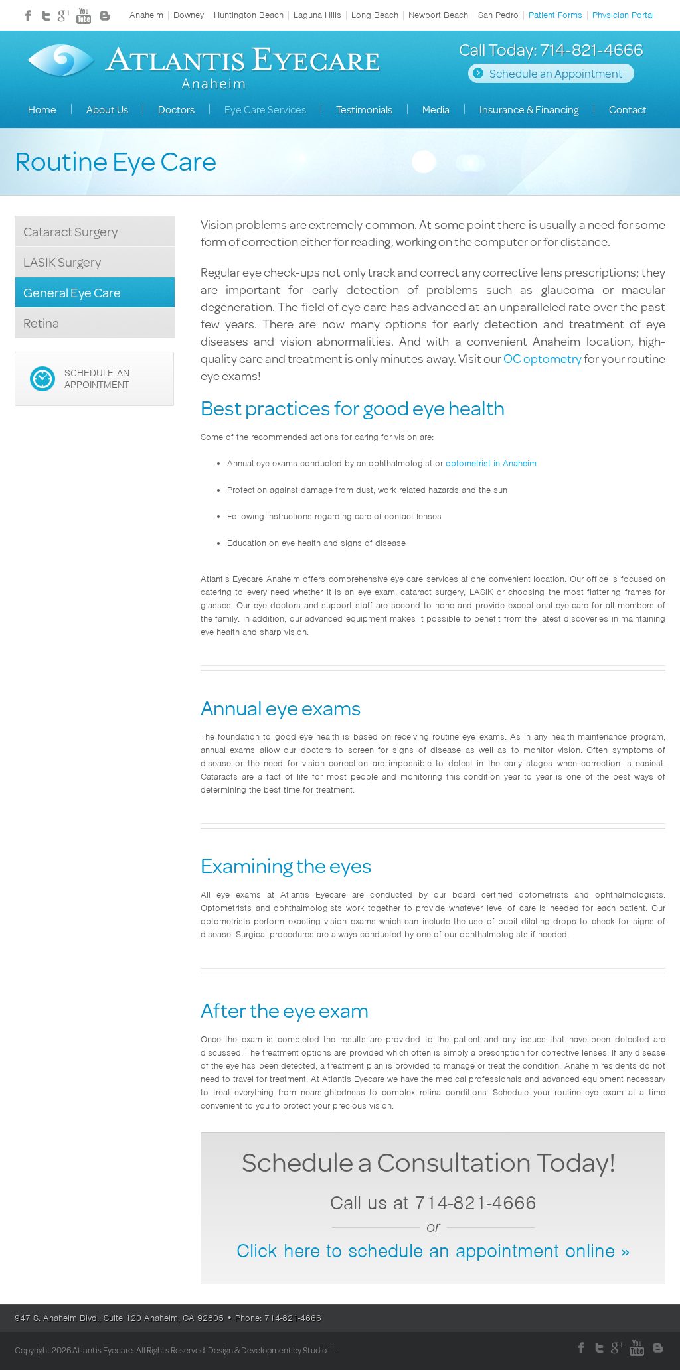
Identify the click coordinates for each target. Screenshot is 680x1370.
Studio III (318, 1350)
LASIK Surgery (62, 261)
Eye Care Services (265, 109)
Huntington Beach (249, 15)
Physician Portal (623, 15)
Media (436, 109)
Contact (628, 109)
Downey (188, 15)
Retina (41, 322)
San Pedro (498, 15)
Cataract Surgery (70, 231)
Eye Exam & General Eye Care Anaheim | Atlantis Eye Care (204, 69)
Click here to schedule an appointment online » (433, 1251)
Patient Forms (555, 15)
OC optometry (542, 358)
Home (42, 109)
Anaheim (146, 15)
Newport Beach (438, 15)
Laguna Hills (317, 15)
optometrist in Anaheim (491, 463)
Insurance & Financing (529, 109)
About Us (107, 109)
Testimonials (364, 109)
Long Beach (374, 15)
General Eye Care (72, 292)
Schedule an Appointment (555, 73)
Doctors (176, 109)
